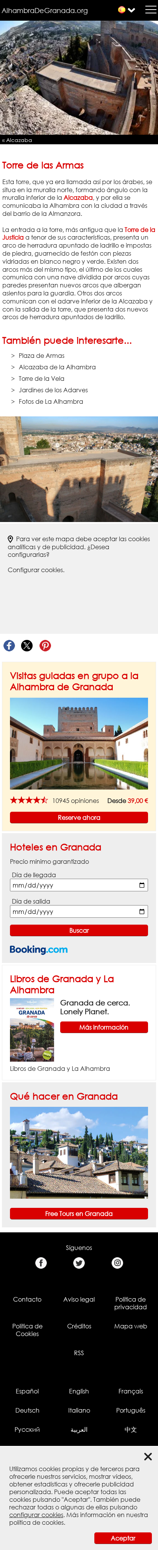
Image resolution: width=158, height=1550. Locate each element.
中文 (131, 1429)
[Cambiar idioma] (122, 10)
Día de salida (31, 901)
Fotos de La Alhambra (51, 401)
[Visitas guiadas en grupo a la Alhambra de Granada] (79, 743)
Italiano (79, 1410)
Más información (103, 1027)
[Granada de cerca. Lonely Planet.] (32, 1029)
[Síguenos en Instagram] (117, 1263)
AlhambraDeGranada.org (45, 10)
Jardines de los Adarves (53, 390)
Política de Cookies (27, 1330)
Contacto (27, 1299)
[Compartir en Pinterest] (45, 646)
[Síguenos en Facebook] (41, 1263)
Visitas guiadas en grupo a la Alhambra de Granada (74, 681)
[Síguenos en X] (79, 1263)
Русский (27, 1429)
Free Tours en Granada (79, 1213)
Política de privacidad (130, 1303)
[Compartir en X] (27, 646)
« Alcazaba (17, 140)
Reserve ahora (79, 817)
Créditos (79, 1326)
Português (130, 1410)
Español (27, 1391)
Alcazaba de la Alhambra (57, 367)
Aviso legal (79, 1299)
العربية (79, 1429)
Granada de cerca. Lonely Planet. (95, 1007)
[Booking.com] (38, 950)
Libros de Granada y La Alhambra (60, 1068)
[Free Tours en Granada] (79, 1152)
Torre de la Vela (41, 378)
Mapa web (130, 1326)
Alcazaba (78, 197)
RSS (79, 1353)
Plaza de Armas (41, 355)
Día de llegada (34, 875)
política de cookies (36, 1522)
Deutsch (27, 1410)
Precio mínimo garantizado (49, 861)
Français (130, 1391)
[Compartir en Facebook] (9, 646)
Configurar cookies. (36, 570)
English (79, 1391)
